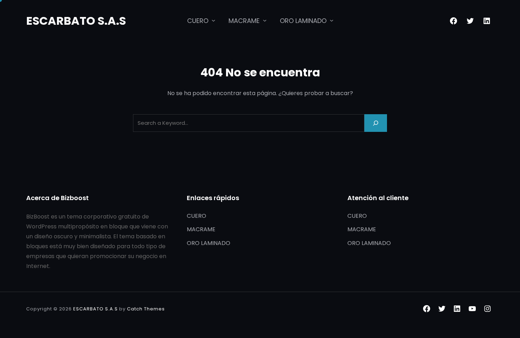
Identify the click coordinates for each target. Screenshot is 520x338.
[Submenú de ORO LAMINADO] (332, 20)
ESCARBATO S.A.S (76, 21)
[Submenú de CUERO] (213, 20)
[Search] (375, 123)
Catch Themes (146, 308)
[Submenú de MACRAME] (265, 20)
